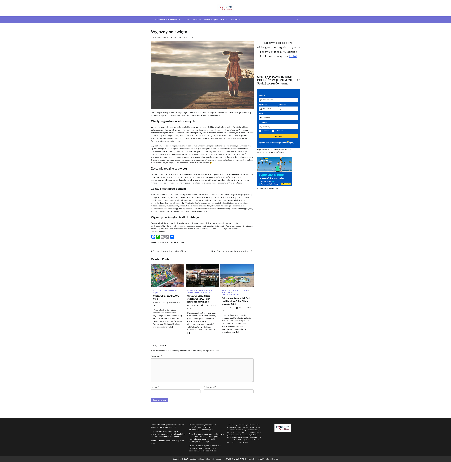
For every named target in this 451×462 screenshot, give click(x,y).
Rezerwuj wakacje (214, 19)
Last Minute (279, 131)
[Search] (298, 19)
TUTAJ (293, 56)
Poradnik (226, 292)
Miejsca (156, 292)
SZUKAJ (278, 136)
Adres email (210, 387)
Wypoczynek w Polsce (174, 242)
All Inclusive (266, 131)
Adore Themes (271, 459)
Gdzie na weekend (167, 290)
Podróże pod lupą (185, 37)
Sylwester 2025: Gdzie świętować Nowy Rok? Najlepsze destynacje (198, 299)
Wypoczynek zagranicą (198, 292)
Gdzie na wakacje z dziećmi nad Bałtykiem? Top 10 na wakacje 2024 (236, 301)
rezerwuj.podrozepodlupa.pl (202, 430)
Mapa (186, 19)
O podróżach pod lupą (165, 19)
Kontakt (235, 19)
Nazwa (155, 387)
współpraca (171, 441)
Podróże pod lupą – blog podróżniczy (205, 459)
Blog (195, 19)
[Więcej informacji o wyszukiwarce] (293, 143)
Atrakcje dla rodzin (197, 290)
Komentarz (156, 356)
